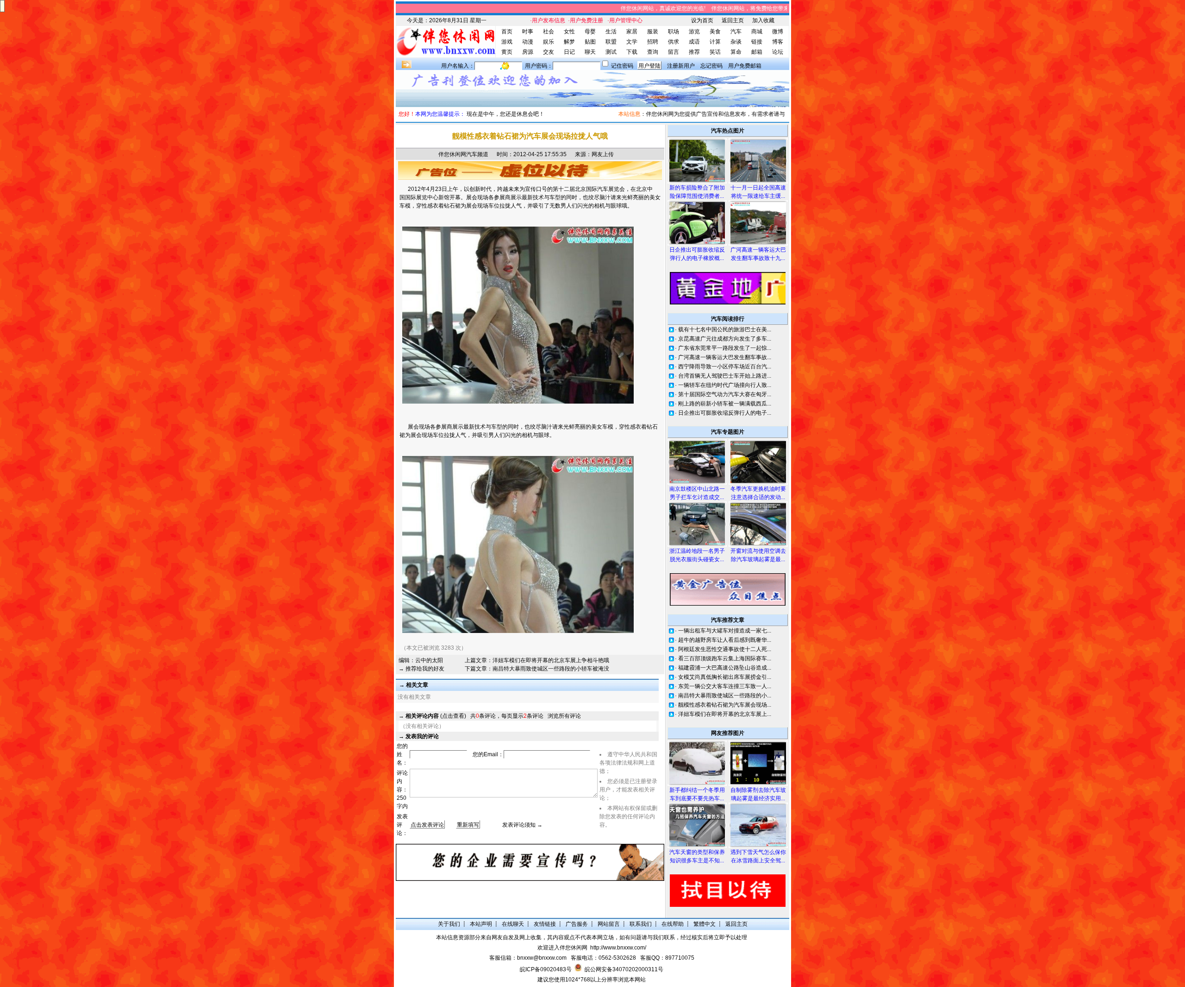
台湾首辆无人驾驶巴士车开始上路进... (724, 376)
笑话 (715, 52)
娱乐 (548, 41)
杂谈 (736, 41)
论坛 (777, 52)
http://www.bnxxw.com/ (618, 947)
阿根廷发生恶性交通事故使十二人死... (724, 649)
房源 (527, 52)
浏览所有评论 (564, 716)
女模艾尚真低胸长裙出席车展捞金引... (724, 677)
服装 (652, 31)
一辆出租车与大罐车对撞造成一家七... (724, 630)
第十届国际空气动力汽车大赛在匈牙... (724, 394)
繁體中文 (704, 924)
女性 (569, 31)
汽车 (736, 31)
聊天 (590, 52)
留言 (673, 52)
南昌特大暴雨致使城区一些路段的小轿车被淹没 (551, 668)
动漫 (527, 41)
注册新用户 (681, 66)
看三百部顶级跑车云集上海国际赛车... (724, 658)
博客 (777, 41)
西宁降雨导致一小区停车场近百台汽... (724, 366)
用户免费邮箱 (744, 66)
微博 (777, 31)
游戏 (506, 41)
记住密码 (622, 66)
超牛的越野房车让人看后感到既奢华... (724, 640)
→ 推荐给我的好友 (421, 668)
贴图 (590, 41)
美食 (715, 31)
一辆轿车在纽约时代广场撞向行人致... (724, 385)
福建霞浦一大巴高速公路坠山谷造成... (724, 667)
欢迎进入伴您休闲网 (562, 947)
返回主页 (733, 20)
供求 (673, 41)
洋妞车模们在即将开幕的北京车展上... (724, 714)
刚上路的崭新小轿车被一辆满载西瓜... (724, 403)
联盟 (611, 41)
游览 (694, 31)
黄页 (506, 52)
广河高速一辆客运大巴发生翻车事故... (724, 357)
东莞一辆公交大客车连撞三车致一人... (724, 686)
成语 (694, 41)
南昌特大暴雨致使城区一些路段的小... (724, 695)
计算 (715, 41)
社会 (548, 31)
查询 (652, 52)
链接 (756, 41)
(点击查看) (435, 716)
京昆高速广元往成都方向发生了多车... (724, 338)
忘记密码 (711, 66)
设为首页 (702, 20)
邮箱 (756, 52)
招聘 (652, 41)
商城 (756, 31)
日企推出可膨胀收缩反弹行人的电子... (724, 413)
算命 (736, 52)
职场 (673, 31)
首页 (506, 31)
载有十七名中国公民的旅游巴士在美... (724, 329)
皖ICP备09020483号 (546, 969)
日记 (569, 52)
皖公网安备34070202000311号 (624, 969)
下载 (631, 52)
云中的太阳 (429, 660)
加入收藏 (763, 20)
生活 (611, 31)
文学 (631, 41)
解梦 (569, 41)
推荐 (694, 52)
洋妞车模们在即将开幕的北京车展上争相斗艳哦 (551, 660)
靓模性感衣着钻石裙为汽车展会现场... (724, 705)
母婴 (590, 31)
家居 (631, 31)
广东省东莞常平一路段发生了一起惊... (724, 348)
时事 (527, 31)
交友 (548, 52)
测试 (611, 52)
